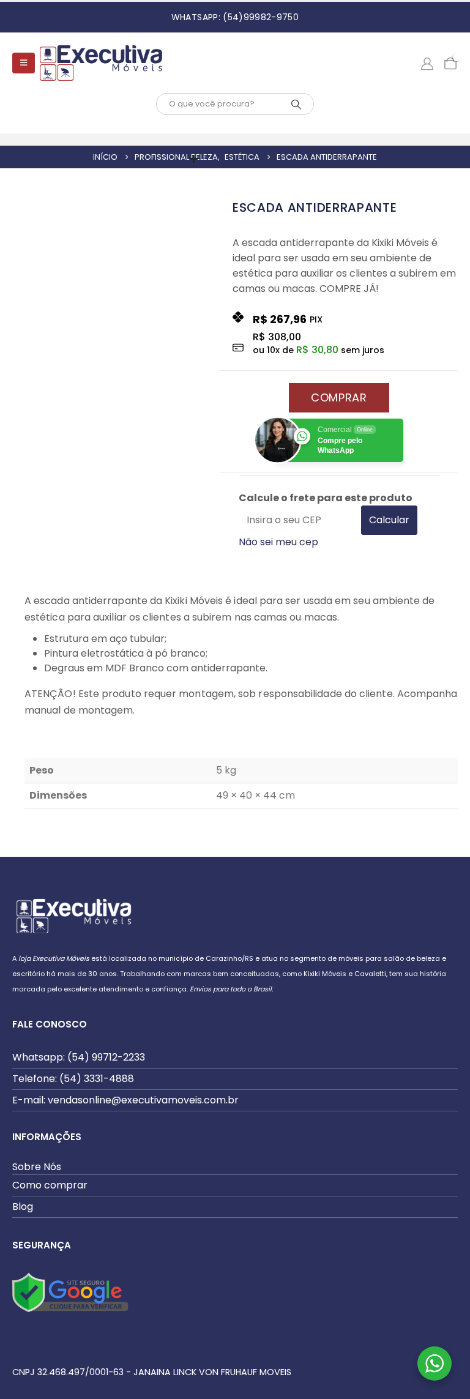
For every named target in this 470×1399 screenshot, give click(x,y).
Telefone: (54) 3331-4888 (73, 1079)
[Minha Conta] (427, 63)
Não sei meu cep (278, 542)
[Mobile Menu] (23, 63)
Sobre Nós (36, 1167)
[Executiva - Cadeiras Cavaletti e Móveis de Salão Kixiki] (101, 63)
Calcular (389, 520)
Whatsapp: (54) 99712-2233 (78, 1057)
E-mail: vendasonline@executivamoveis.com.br (125, 1100)
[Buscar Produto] (296, 104)
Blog (22, 1206)
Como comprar (50, 1185)
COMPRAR (339, 397)
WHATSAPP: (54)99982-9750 (235, 17)
